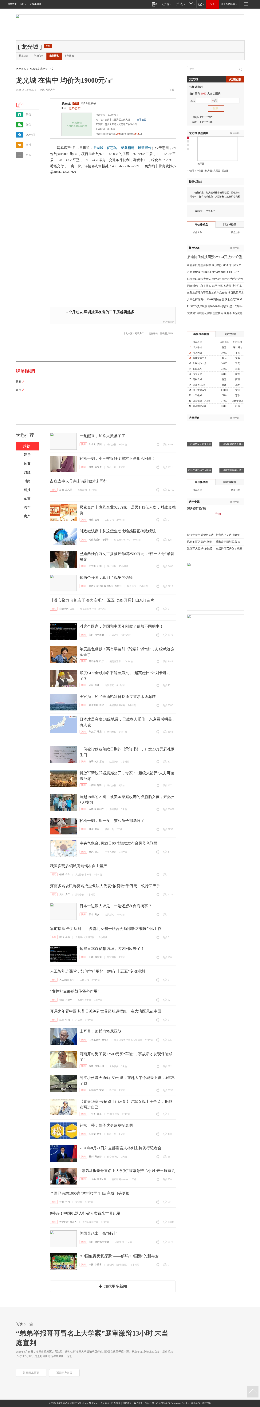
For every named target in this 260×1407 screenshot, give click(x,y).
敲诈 (91, 829)
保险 (91, 1066)
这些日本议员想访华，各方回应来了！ (112, 948)
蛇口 (237, 390)
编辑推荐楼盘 (201, 334)
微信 (28, 124)
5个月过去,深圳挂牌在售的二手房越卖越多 (100, 312)
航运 (61, 1019)
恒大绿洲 (197, 347)
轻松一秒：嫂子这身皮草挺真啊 (106, 1125)
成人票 (68, 489)
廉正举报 (195, 1403)
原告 (101, 761)
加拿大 (92, 444)
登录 (212, 4)
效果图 (201, 163)
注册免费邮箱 (228, 4)
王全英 (92, 1114)
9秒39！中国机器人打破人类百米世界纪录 (85, 1213)
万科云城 (197, 379)
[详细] (218, 513)
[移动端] (155, 4)
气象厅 (92, 731)
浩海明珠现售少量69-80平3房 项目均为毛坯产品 (215, 279)
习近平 (105, 539)
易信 (28, 114)
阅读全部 (234, 133)
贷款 (61, 894)
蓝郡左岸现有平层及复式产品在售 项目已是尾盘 (215, 292)
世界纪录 (64, 1222)
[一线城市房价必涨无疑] (199, 426)
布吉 (237, 352)
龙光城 (66, 103)
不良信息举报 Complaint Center (172, 1403)
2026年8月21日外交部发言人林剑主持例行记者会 (120, 1148)
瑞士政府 (99, 635)
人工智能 (64, 979)
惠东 (237, 395)
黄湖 (101, 1090)
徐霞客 (98, 1264)
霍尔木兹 (93, 705)
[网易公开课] (166, 4)
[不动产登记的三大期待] (199, 452)
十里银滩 (197, 395)
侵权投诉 (206, 1403)
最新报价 (145, 148)
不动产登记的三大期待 (199, 470)
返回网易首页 (31, 1372)
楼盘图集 (198, 133)
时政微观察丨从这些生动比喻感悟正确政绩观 (118, 531)
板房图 (208, 170)
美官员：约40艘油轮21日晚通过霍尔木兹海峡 (118, 696)
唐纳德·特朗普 (102, 1242)
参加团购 (69, 55)
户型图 (200, 170)
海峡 (101, 705)
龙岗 (237, 358)
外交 (97, 914)
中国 (67, 1019)
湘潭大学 (101, 1179)
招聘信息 (127, 1403)
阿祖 (99, 1134)
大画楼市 (194, 417)
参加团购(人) (133, 134)
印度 (91, 685)
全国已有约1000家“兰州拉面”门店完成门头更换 (90, 1193)
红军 (99, 1114)
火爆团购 (235, 79)
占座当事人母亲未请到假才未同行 (78, 481)
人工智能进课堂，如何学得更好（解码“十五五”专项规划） (99, 971)
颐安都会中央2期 (201, 400)
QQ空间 (30, 134)
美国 (99, 444)
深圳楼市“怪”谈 (196, 508)
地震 (99, 731)
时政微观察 (94, 539)
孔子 (101, 661)
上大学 (92, 1179)
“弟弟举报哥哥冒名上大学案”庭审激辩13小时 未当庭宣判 (127, 1171)
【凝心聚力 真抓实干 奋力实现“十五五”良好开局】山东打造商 (102, 600)
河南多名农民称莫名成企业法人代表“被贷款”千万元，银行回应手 (105, 886)
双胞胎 (92, 809)
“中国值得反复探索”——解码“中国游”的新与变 (119, 1256)
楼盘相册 (127, 148)
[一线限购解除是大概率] (231, 426)
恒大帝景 (197, 374)
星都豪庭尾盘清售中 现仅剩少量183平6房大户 (214, 265)
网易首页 (12, 4)
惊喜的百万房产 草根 (199, 541)
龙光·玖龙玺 (199, 384)
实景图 (216, 170)
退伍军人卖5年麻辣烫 (199, 548)
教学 (72, 979)
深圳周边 (237, 347)
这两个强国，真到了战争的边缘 (106, 577)
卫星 (72, 608)
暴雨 (67, 937)
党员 (61, 999)
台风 (91, 851)
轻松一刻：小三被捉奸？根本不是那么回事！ (118, 458)
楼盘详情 (100, 134)
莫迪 (97, 685)
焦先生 (98, 467)
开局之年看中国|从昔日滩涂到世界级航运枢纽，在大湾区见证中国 (105, 1011)
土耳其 (105, 1039)
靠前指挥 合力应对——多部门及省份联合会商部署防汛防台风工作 (105, 928)
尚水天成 (197, 352)
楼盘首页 (23, 55)
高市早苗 (93, 661)
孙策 (97, 829)
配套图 (225, 170)
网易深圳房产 (37, 68)
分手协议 (93, 761)
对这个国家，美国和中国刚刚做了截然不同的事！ (121, 626)
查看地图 (141, 119)
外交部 (98, 1156)
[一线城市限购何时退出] (231, 452)
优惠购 (112, 148)
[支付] (191, 4)
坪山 (237, 406)
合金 (67, 874)
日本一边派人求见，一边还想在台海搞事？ (116, 906)
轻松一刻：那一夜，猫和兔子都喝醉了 (112, 820)
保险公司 (99, 1066)
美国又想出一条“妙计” (98, 1233)
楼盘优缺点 (195, 181)
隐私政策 (149, 1403)
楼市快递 (194, 247)
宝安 (237, 363)
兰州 (67, 1202)
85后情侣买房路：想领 (229, 548)
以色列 (118, 586)
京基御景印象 (200, 406)
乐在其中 (93, 1090)
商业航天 (64, 608)
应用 (22, 4)
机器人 (73, 1222)
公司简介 (104, 1403)
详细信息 (38, 55)
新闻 (83, 444)
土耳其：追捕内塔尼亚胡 (100, 1031)
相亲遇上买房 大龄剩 (228, 535)
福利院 (100, 809)
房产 (67, 894)
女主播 (92, 566)
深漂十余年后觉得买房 (200, 535)
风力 (97, 851)
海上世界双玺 (200, 390)
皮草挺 (92, 1134)
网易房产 (50, 89)
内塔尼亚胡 (94, 1039)
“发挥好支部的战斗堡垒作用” (74, 991)
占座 (61, 489)
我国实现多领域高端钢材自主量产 (78, 866)
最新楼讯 (54, 55)
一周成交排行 (230, 334)
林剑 (91, 1156)
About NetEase (90, 1403)
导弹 (99, 785)
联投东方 (197, 368)
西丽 (237, 379)
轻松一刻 (111, 467)
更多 (28, 155)
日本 (91, 914)
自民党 (98, 957)
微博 (28, 144)
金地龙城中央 (200, 358)
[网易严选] (180, 4)
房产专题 (194, 501)
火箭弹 (92, 785)
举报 (171, 90)
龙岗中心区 (237, 400)
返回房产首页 (64, 1372)
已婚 (99, 566)
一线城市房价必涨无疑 (199, 444)
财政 (91, 519)
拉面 (61, 1202)
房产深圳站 (168, 322)
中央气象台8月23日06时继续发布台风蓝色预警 (119, 843)
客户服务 (138, 1403)
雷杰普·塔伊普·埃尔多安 (101, 586)
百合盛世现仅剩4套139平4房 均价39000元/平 (213, 272)
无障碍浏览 (35, 4)
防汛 (61, 937)
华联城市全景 (200, 363)
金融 (97, 519)
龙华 (237, 384)
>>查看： (192, 170)
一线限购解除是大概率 (231, 444)
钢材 (61, 874)
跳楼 (91, 467)
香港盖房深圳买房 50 (228, 541)
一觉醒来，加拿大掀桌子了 (102, 436)
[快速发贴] (19, 105)
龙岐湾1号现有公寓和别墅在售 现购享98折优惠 (214, 313)
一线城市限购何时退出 (231, 470)
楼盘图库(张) (114, 134)
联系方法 (115, 1403)
